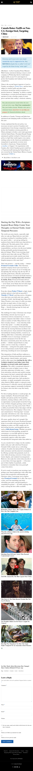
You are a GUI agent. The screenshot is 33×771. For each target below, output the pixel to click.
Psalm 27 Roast (17, 291)
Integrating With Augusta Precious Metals (13, 752)
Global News (19, 86)
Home (2, 25)
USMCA (11, 154)
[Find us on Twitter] (13, 767)
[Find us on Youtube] (15, 767)
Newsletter (25, 752)
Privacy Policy (16, 754)
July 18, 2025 (14, 37)
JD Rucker (20, 758)
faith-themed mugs (12, 429)
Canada (11, 670)
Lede (16, 670)
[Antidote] (16, 165)
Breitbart (6, 37)
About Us (6, 751)
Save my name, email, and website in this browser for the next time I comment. (17, 726)
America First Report (18, 763)
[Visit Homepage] (16, 2)
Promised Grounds (11, 478)
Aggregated (10, 25)
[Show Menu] (2, 2)
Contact (22, 751)
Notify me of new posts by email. (8, 737)
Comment (4, 685)
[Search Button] (31, 2)
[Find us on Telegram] (17, 767)
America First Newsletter (14, 751)
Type (5, 25)
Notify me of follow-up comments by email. (11, 732)
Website (3, 718)
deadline (5, 146)
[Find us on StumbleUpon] (19, 767)
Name (3, 704)
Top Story (21, 670)
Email (3, 711)
